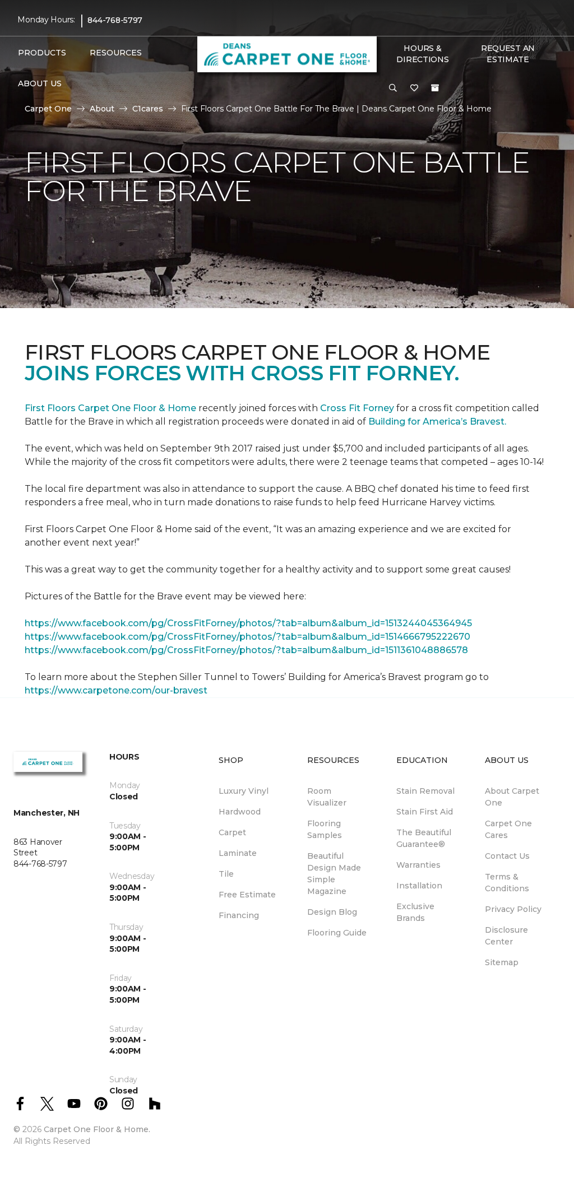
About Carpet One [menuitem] (512, 797)
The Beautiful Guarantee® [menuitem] (423, 838)
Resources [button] (116, 53)
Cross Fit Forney (357, 408)
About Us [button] (40, 83)
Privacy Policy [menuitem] (513, 909)
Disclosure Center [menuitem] (506, 936)
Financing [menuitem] (239, 915)
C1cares (147, 109)
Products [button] (42, 53)
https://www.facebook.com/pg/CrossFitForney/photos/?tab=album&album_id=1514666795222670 (247, 636)
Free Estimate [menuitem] (247, 895)
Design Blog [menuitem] (332, 912)
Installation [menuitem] (419, 886)
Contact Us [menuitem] (507, 856)
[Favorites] (414, 88)
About (102, 109)
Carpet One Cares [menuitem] (508, 829)
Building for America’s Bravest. (437, 421)
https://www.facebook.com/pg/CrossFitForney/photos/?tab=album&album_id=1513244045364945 (248, 623)
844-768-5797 (114, 20)
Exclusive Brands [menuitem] (415, 912)
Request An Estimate (508, 53)
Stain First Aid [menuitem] (424, 812)
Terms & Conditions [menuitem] (507, 882)
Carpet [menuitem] (232, 832)
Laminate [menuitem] (238, 853)
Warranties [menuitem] (418, 865)
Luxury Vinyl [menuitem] (244, 791)
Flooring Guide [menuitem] (337, 933)
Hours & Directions (422, 53)
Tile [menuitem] (226, 874)
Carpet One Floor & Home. (97, 1129)
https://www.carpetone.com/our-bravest (116, 690)
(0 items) (435, 88)
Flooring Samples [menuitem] (324, 829)
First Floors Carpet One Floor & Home (110, 408)
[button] (393, 88)
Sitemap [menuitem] (502, 962)
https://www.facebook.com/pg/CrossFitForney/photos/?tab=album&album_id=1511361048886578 (246, 650)
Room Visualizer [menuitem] (326, 797)
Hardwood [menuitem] (240, 812)
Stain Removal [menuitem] (425, 791)
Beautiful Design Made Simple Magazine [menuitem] (334, 873)
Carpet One (48, 109)
